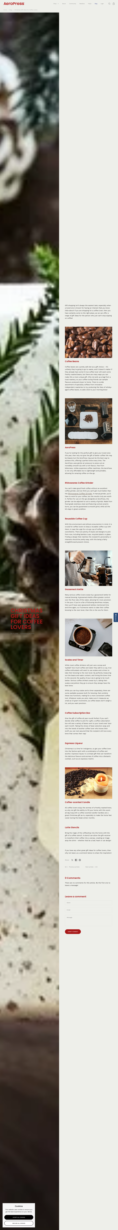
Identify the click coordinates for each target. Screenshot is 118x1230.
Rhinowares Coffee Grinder (80, 494)
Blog (10, 10)
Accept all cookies (19, 1217)
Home (5, 10)
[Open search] (109, 3)
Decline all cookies (18, 1223)
